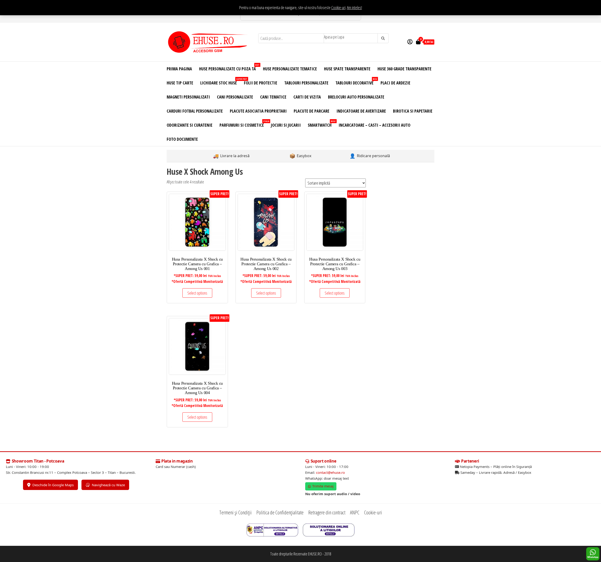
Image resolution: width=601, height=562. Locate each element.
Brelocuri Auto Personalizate (356, 97)
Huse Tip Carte (180, 83)
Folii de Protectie (260, 83)
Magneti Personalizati (188, 97)
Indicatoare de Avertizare (361, 111)
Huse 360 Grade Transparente (404, 69)
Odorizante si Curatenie (189, 125)
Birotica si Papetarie (412, 111)
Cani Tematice (273, 97)
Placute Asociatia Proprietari (258, 111)
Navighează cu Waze (108, 484)
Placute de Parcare (311, 111)
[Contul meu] (409, 41)
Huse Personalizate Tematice (290, 69)
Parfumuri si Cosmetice (243, 124)
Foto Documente (182, 139)
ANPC (354, 512)
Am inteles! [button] (354, 7)
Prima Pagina (179, 69)
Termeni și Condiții (235, 512)
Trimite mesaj (323, 486)
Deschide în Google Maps (53, 484)
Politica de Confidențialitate (280, 512)
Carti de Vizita (307, 97)
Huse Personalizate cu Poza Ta (229, 67)
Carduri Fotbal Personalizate (195, 111)
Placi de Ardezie (395, 83)
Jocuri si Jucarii (286, 125)
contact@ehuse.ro (330, 472)
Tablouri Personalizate (306, 83)
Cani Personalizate (235, 97)
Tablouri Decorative (356, 81)
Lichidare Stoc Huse (220, 81)
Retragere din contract (326, 512)
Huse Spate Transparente (347, 69)
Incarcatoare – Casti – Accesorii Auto (374, 125)
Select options (197, 293)
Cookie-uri (338, 7)
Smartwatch (321, 124)
